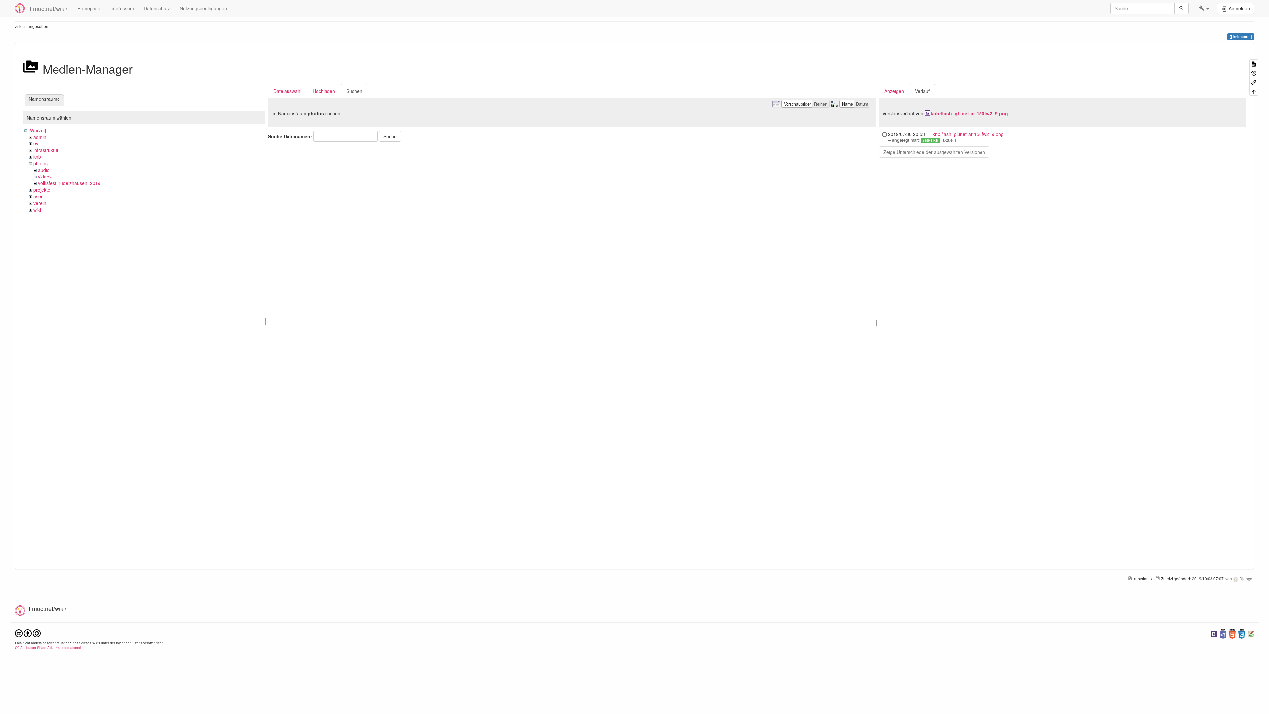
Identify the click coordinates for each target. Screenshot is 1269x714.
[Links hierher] (1254, 82)
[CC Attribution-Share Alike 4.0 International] (28, 632)
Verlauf (922, 91)
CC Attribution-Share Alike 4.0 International (48, 647)
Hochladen (324, 91)
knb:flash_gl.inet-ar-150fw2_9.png (969, 113)
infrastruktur (45, 150)
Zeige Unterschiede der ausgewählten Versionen (934, 152)
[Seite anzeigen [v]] (1254, 64)
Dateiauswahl (287, 91)
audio (44, 170)
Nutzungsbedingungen (203, 8)
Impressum (122, 8)
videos (45, 176)
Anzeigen (894, 91)
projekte (41, 189)
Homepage (88, 8)
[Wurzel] (37, 130)
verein (39, 203)
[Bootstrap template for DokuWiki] (1214, 633)
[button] (1204, 8)
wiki (37, 209)
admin (39, 137)
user (38, 196)
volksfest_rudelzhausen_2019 (69, 183)
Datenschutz (157, 8)
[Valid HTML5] (1232, 633)
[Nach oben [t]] (1254, 91)
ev (35, 143)
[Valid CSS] (1241, 633)
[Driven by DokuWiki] (1251, 633)
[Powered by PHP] (1223, 633)
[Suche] (1181, 8)
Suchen (354, 91)
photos (40, 163)
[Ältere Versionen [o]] (1254, 72)
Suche (390, 136)
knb (37, 156)
